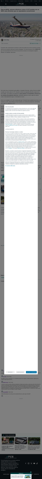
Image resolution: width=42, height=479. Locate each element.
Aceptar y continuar (31, 372)
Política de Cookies (8, 124)
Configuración (20, 372)
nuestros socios (21, 141)
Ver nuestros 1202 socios (10, 165)
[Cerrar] (31, 472)
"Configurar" (10, 148)
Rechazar (10, 372)
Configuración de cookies (13, 125)
